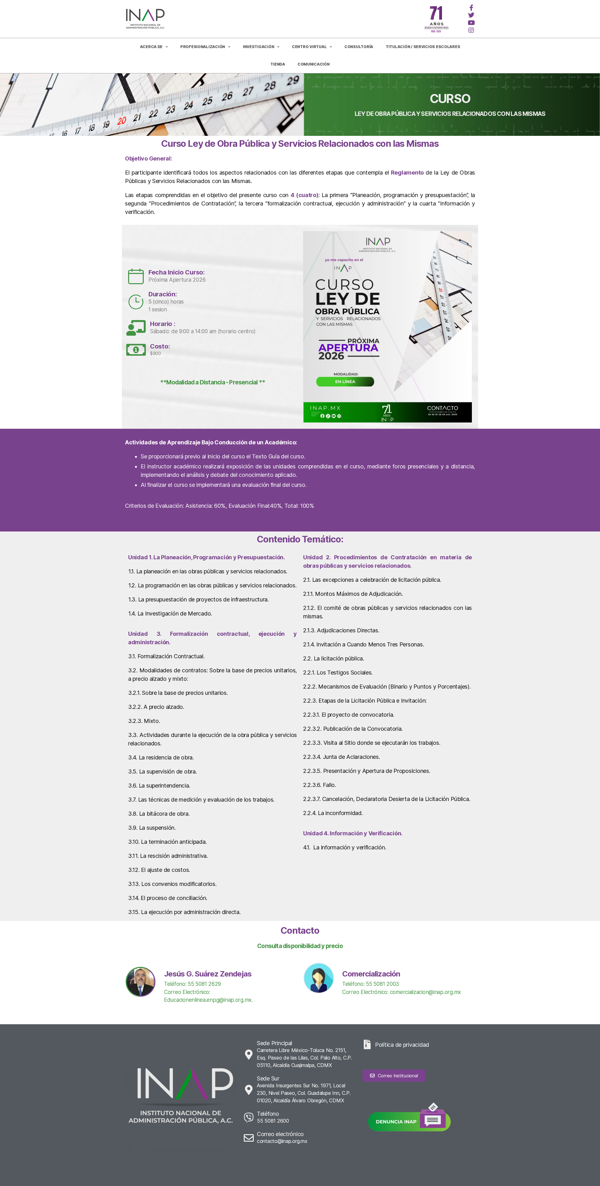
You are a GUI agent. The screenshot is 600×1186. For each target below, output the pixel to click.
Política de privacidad (402, 1044)
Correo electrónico (280, 1134)
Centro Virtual (309, 46)
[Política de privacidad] (367, 1044)
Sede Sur (268, 1078)
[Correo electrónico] (249, 1138)
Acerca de (151, 46)
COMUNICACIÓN (314, 64)
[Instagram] (471, 30)
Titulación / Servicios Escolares (423, 46)
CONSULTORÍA (358, 46)
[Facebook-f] (471, 8)
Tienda (277, 64)
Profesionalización (202, 46)
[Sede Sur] (249, 1090)
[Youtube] (471, 23)
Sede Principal (274, 1043)
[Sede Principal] (249, 1055)
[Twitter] (471, 15)
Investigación (258, 46)
